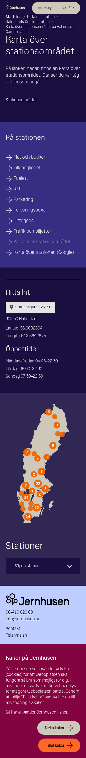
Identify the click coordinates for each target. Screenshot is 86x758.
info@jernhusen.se (23, 619)
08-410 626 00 (19, 612)
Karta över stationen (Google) (44, 252)
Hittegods (24, 220)
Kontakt (13, 629)
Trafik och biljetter (32, 231)
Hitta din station (41, 17)
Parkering (23, 199)
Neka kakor (54, 728)
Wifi (18, 189)
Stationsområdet (21, 100)
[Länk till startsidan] (16, 7)
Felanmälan (16, 635)
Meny (48, 8)
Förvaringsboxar (30, 210)
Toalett (21, 178)
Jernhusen (43, 599)
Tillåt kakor (55, 745)
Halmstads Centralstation (28, 22)
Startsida (14, 17)
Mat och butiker (29, 157)
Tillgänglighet (27, 168)
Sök (71, 8)
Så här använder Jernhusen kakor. (37, 712)
